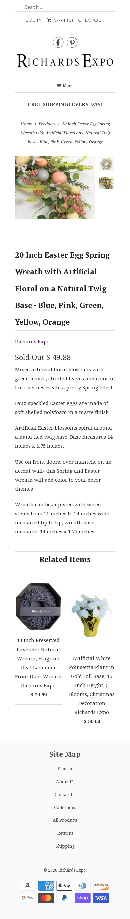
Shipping (65, 846)
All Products (65, 820)
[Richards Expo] (65, 62)
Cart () (62, 20)
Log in (34, 20)
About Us (65, 781)
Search (65, 768)
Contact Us (65, 794)
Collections (65, 807)
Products (46, 124)
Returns (65, 833)
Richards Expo (32, 342)
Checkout (91, 20)
